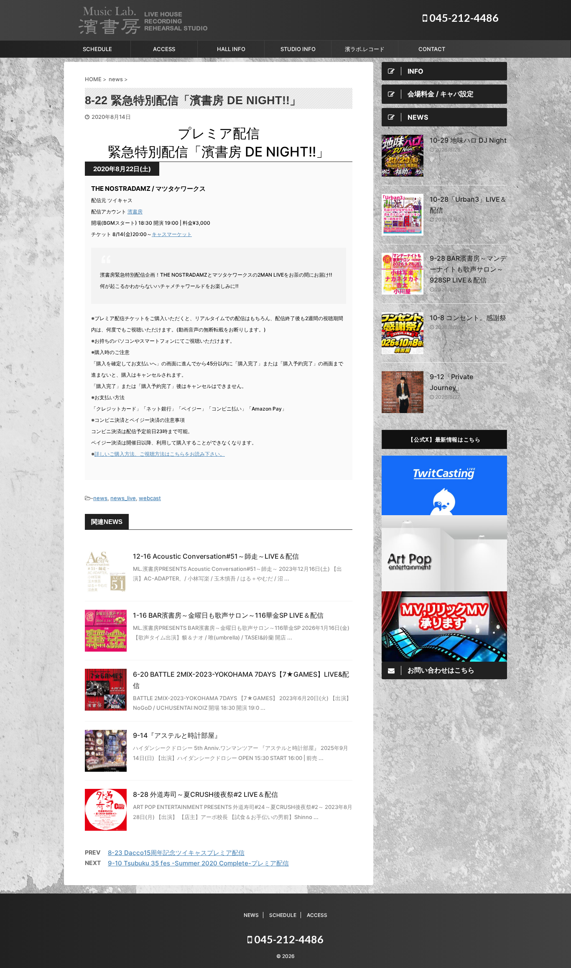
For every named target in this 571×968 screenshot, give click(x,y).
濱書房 (135, 211)
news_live (123, 498)
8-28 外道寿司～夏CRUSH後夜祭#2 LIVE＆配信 (205, 794)
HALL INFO (231, 49)
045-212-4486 (463, 17)
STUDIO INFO (298, 49)
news (100, 498)
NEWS (251, 915)
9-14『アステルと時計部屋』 (177, 735)
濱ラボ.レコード (365, 49)
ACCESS (164, 49)
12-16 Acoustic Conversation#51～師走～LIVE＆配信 (216, 556)
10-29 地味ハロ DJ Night (468, 140)
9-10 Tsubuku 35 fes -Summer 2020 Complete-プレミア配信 (198, 863)
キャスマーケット (172, 234)
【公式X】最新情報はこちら (444, 439)
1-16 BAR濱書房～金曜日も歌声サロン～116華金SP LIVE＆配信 (228, 615)
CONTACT (431, 49)
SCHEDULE (97, 49)
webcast (150, 498)
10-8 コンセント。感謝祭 (468, 317)
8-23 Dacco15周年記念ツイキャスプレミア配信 (176, 853)
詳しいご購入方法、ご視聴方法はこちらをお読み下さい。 (159, 454)
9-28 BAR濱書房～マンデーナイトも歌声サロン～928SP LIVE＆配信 (468, 269)
